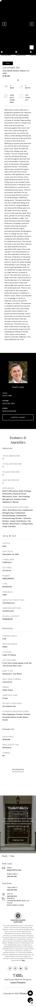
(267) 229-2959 (12, 890)
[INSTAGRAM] (15, 968)
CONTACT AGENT (18, 417)
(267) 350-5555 (12, 896)
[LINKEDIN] (21, 968)
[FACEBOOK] (10, 968)
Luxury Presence (18, 982)
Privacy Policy (26, 993)
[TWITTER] (26, 968)
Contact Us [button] (18, 840)
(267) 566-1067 (8, 403)
